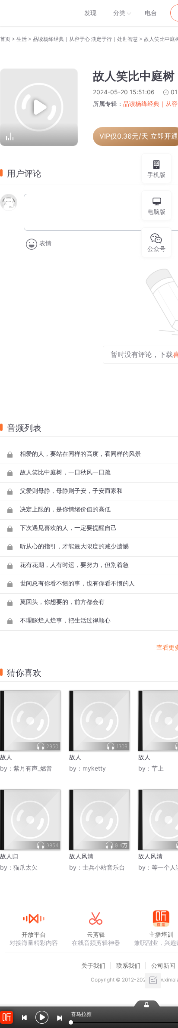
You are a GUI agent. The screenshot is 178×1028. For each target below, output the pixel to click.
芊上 (158, 768)
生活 (21, 39)
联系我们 (128, 965)
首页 (5, 39)
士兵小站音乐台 (104, 867)
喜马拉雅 (33, 13)
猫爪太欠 (25, 867)
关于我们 (93, 965)
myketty (94, 768)
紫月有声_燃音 (32, 768)
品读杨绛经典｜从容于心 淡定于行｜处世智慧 (85, 39)
